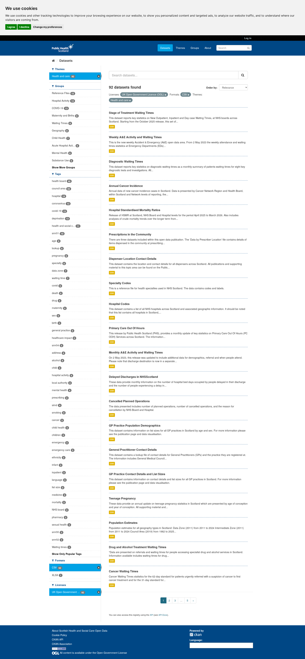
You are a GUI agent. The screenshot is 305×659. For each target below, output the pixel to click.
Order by (211, 87)
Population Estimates (123, 523)
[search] (243, 75)
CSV (112, 126)
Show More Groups (63, 167)
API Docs (163, 614)
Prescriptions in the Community (130, 234)
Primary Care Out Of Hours (127, 328)
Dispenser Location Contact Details (132, 259)
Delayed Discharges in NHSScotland (133, 377)
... (181, 600)
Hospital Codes (119, 304)
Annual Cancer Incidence (126, 186)
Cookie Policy (59, 635)
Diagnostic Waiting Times (126, 161)
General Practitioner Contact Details (133, 450)
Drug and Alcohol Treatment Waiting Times (137, 547)
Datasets (165, 48)
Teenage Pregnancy (122, 498)
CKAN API (57, 639)
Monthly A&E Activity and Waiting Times (136, 352)
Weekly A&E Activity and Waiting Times (135, 137)
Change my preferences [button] (47, 26)
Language (196, 640)
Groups (195, 48)
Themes (180, 48)
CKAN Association (62, 644)
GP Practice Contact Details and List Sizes (137, 474)
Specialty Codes (120, 283)
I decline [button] (24, 26)
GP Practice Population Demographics (134, 425)
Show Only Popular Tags (67, 554)
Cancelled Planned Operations (129, 401)
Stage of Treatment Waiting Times (131, 113)
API (151, 614)
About (208, 48)
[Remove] (165, 94)
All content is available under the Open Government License (93, 652)
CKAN (196, 634)
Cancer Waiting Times (123, 571)
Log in (247, 38)
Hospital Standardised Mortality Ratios (134, 210)
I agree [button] (11, 26)
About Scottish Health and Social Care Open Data (79, 630)
